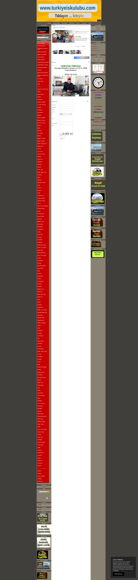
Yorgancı (39, 457)
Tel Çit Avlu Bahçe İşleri (41, 416)
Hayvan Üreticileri (40, 216)
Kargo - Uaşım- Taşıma (41, 255)
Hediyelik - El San (40, 221)
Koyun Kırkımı (40, 268)
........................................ (41, 468)
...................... (39, 86)
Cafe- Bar (39, 148)
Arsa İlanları (98, 109)
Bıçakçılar (39, 135)
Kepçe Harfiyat (40, 260)
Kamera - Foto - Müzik (41, 247)
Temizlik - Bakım (40, 424)
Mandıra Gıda (40, 296)
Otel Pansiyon (40, 78)
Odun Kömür (39, 330)
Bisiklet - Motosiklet (41, 141)
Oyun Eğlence (40, 356)
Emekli (38, 185)
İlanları (100, 106)
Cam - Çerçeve (40, 151)
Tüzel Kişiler (39, 439)
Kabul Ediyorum (118, 574)
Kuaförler (39, 278)
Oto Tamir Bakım (40, 348)
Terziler (38, 426)
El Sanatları (39, 174)
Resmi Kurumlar (40, 385)
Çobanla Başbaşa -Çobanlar (42, 64)
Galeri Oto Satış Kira (41, 200)
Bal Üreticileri (39, 112)
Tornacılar (39, 434)
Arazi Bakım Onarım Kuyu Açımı (42, 49)
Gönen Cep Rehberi (41, 476)
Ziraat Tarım (39, 463)
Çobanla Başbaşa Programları (43, 62)
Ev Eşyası (39, 187)
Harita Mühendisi (40, 213)
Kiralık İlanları (98, 117)
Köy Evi (96, 106)
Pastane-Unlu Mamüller (41, 367)
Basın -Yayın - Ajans (41, 122)
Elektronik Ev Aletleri (41, 182)
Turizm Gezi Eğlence (41, 43)
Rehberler (39, 380)
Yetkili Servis (39, 460)
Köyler (38, 270)
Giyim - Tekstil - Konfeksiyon (42, 205)
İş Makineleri (39, 242)
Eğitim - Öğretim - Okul (41, 172)
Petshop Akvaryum (41, 372)
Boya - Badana (40, 133)
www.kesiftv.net (93, 44)
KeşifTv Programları (41, 59)
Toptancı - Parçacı (40, 431)
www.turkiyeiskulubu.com (95, 50)
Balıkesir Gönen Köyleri (41, 54)
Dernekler (39, 167)
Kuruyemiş (39, 283)
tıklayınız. (117, 570)
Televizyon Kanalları (41, 421)
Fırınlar (38, 193)
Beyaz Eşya (39, 130)
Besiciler (38, 128)
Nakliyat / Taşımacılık (41, 322)
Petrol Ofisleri (39, 374)
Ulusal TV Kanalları (41, 442)
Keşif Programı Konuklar (42, 67)
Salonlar (39, 390)
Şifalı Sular (39, 411)
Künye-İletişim (64, 23)
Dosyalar (78, 23)
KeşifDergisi (39, 478)
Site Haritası (44, 486)
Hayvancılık (39, 218)
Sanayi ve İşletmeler (41, 395)
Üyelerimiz (39, 473)
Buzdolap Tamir (40, 146)
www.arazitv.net (93, 46)
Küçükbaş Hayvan (40, 289)
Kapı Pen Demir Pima (41, 252)
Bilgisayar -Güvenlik (41, 138)
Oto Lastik (39, 346)
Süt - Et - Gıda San (40, 403)
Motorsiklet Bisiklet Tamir (42, 312)
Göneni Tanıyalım (40, 57)
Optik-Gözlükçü (40, 341)
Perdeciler (39, 369)
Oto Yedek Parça (40, 335)
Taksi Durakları (40, 413)
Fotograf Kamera (40, 195)
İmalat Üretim (40, 234)
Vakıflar (38, 447)
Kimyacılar (39, 263)
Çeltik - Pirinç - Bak (41, 154)
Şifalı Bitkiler (39, 408)
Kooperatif (39, 273)
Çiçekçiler (39, 156)
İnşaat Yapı (39, 237)
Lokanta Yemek (40, 81)
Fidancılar (39, 190)
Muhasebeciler (40, 315)
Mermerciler (39, 304)
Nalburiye (39, 325)
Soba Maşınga (40, 405)
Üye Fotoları (84, 23)
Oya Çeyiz (39, 354)
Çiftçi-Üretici (39, 159)
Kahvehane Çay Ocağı (41, 244)
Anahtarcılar (39, 99)
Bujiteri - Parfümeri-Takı (42, 143)
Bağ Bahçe (39, 115)
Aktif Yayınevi (40, 481)
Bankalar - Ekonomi (41, 120)
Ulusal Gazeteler (40, 444)
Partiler (38, 364)
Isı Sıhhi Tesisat (40, 229)
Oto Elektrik (39, 343)
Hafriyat (39, 211)
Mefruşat (39, 302)
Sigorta (38, 398)
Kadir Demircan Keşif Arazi (98, 125)
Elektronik (39, 180)
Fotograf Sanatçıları (41, 198)
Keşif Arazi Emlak (56, 23)
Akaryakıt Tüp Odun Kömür (42, 89)
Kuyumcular (39, 286)
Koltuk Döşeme (40, 276)
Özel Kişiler (39, 359)
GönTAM (39, 470)
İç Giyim (39, 231)
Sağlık (38, 83)
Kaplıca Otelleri (40, 250)
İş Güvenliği (39, 239)
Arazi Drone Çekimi (41, 45)
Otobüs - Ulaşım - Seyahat (42, 351)
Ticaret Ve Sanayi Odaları (42, 429)
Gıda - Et (39, 203)
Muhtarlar (39, 70)
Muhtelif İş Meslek (40, 317)
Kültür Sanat (39, 291)
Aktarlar (39, 91)
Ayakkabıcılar (40, 109)
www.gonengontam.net (94, 48)
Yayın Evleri (39, 455)
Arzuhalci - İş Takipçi (41, 102)
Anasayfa (49, 23)
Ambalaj (39, 96)
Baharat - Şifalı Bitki (41, 117)
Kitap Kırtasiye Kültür (41, 265)
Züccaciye (39, 465)
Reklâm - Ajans (40, 382)
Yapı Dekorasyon (40, 452)
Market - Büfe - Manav (41, 294)
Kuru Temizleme (40, 281)
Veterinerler (39, 450)
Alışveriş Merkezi (40, 94)
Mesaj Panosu (71, 23)
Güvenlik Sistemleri (41, 208)
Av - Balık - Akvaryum (41, 104)
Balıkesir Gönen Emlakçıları (42, 72)
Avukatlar (39, 107)
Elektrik (38, 177)
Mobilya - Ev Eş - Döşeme (42, 309)
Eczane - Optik (40, 169)
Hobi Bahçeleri (40, 226)
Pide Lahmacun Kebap (41, 377)
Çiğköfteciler (39, 161)
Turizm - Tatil (39, 437)
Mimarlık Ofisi (40, 307)
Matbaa (38, 299)
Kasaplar (39, 257)
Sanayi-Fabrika (40, 392)
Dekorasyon (39, 164)
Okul (38, 338)
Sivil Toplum (39, 400)
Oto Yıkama (39, 333)
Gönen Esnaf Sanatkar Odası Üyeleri (42, 76)
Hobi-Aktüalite (40, 224)
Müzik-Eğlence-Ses (40, 320)
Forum (90, 23)
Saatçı (38, 387)
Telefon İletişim (40, 418)
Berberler (39, 125)
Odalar (38, 328)
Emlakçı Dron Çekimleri (41, 51)
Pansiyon (39, 361)
